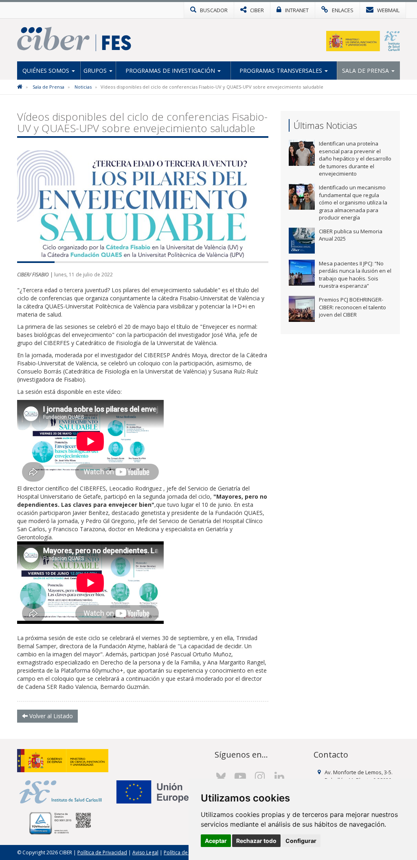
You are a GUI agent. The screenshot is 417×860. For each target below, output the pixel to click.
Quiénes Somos (46, 70)
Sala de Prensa (366, 70)
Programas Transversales (281, 70)
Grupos (95, 70)
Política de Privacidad (102, 852)
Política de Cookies (186, 852)
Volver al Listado (50, 716)
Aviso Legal (145, 852)
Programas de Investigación (171, 70)
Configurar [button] (300, 840)
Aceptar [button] (216, 840)
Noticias (83, 87)
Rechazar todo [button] (256, 840)
